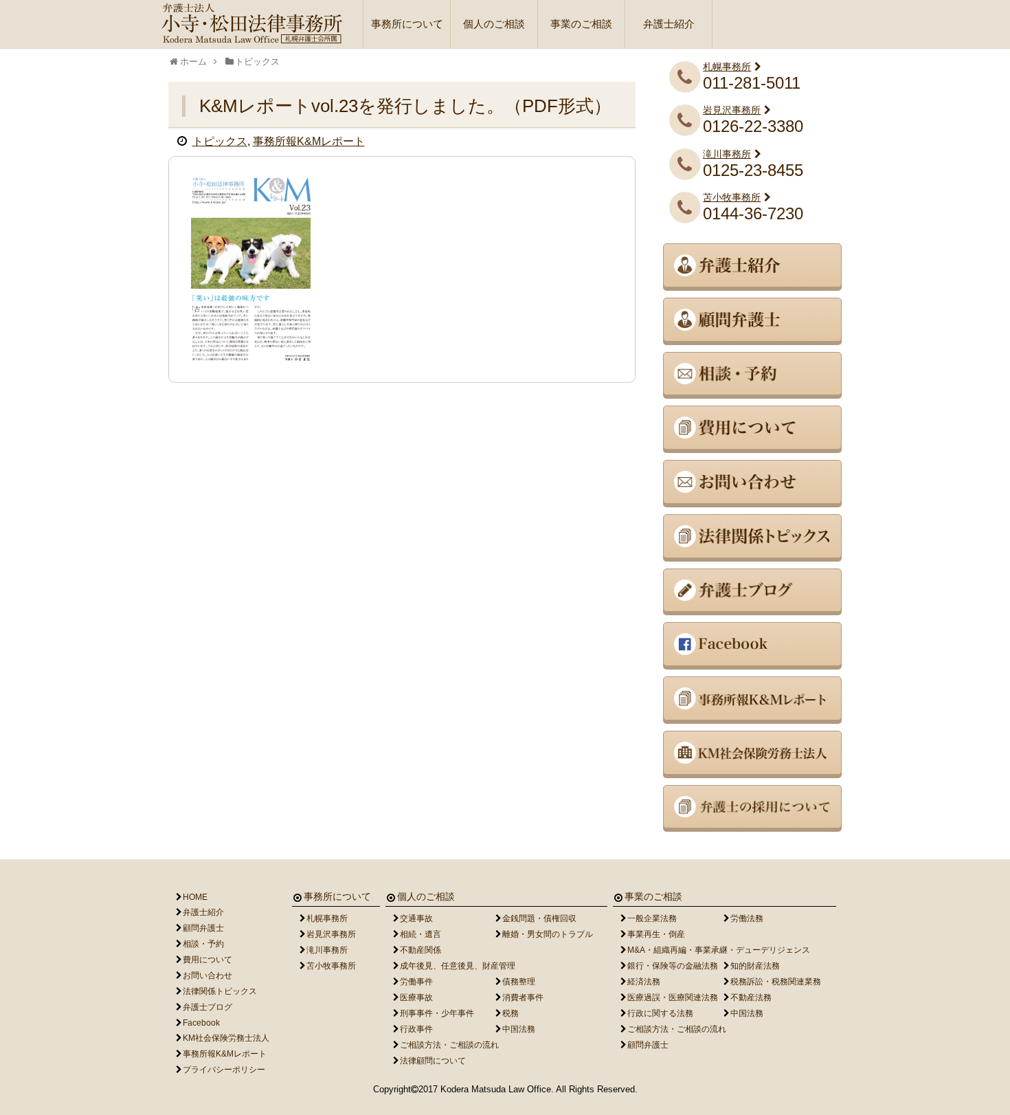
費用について (207, 959)
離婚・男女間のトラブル (547, 934)
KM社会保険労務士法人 (226, 1038)
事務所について (407, 24)
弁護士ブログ (207, 1007)
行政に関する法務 (660, 1013)
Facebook (201, 1023)
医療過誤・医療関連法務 (672, 997)
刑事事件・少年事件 (437, 1013)
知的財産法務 (755, 966)
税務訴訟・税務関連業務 (775, 981)
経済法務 (643, 981)
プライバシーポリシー (224, 1069)
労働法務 (746, 918)
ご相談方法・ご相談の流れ (449, 1045)
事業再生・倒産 (656, 934)
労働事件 (416, 981)
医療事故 (416, 997)
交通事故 (416, 918)
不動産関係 (420, 950)
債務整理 (518, 981)
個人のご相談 (494, 24)
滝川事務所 (727, 153)
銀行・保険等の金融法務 (672, 966)
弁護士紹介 (669, 24)
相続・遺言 (420, 934)
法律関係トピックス (220, 991)
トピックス (219, 141)
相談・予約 (203, 944)
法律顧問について (433, 1061)
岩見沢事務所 (732, 109)
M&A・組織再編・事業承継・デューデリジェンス (718, 950)
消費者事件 (522, 997)
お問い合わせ (207, 975)
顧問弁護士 (203, 928)
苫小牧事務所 (732, 197)
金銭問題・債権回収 (539, 918)
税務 (510, 1013)
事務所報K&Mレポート (309, 141)
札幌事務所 (727, 66)
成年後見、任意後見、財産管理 (457, 966)
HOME (195, 897)
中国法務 (518, 1029)
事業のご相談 (581, 24)
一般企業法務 (652, 918)
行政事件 (416, 1029)
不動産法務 (751, 997)
